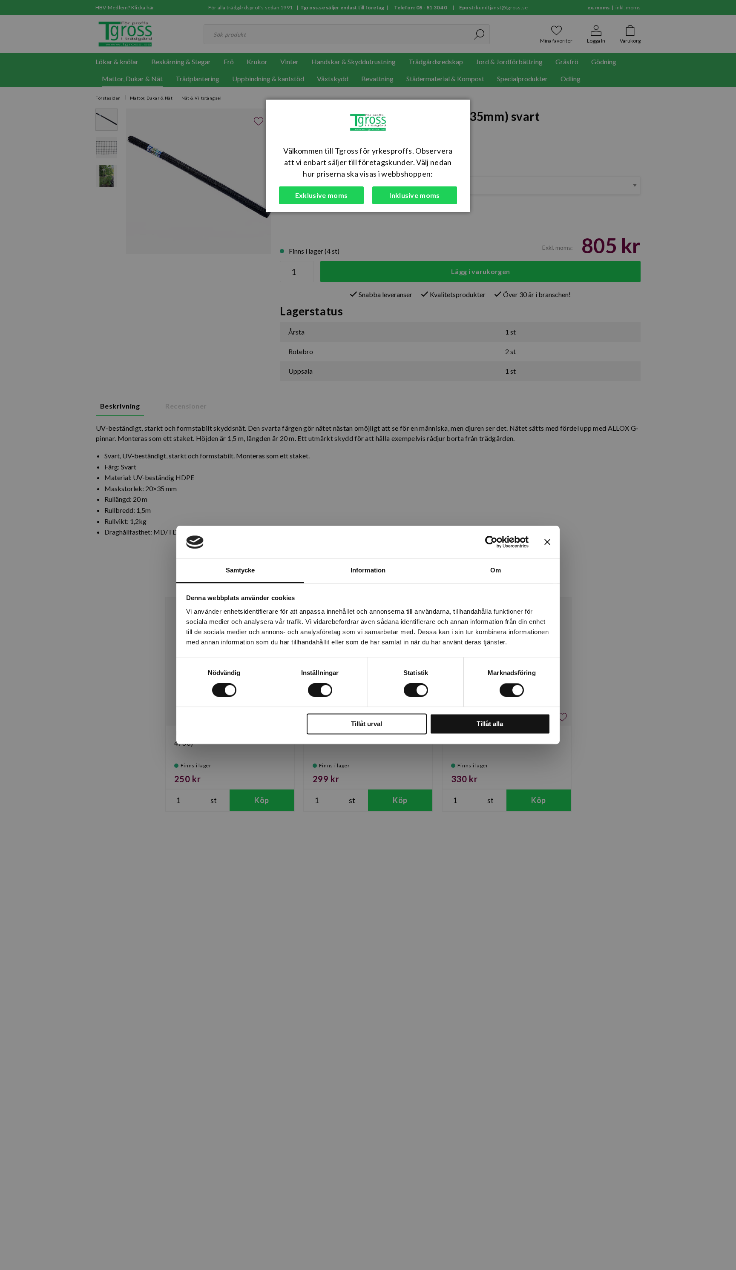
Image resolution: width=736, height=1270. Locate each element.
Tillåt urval (366, 723)
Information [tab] (368, 570)
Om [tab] (495, 570)
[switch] (320, 690)
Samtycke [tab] (240, 570)
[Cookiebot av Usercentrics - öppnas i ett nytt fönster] (491, 542)
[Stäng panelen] (547, 542)
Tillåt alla (490, 723)
